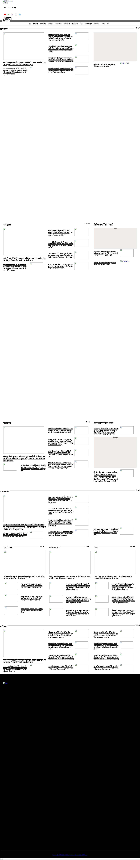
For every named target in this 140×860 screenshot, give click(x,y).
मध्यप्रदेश (43, 24)
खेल (81, 24)
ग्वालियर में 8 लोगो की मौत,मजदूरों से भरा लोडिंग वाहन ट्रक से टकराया (104, 65)
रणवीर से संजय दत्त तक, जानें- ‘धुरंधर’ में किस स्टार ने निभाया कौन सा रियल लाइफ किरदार (32, 610)
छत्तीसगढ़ (50, 24)
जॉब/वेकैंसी (67, 24)
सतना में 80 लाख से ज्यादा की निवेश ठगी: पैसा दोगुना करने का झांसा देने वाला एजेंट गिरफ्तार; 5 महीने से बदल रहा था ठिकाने (60, 70)
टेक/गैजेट (96, 24)
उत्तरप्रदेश (58, 24)
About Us (116, 690)
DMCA (88, 696)
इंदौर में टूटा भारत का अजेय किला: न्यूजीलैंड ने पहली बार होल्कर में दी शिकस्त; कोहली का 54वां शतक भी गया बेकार (113, 577)
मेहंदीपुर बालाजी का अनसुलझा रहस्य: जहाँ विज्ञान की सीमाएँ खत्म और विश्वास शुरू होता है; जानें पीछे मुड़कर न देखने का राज (69, 577)
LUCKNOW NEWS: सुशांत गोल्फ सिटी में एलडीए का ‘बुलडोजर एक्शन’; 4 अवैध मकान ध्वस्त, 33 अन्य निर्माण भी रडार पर (60, 533)
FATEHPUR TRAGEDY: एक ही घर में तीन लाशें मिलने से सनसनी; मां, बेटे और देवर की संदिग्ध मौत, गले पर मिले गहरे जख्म (15, 534)
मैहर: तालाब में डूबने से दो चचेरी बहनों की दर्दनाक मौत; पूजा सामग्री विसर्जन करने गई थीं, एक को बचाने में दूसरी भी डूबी (106, 253)
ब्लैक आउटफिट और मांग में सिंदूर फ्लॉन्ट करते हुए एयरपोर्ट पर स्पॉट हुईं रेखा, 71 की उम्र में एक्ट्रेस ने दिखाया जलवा (24, 577)
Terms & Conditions (92, 693)
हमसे (7, 19)
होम (30, 24)
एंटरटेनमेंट (75, 24)
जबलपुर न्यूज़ (61, 699)
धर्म (108, 24)
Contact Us (116, 693)
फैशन (103, 24)
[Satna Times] (8, 1)
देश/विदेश (35, 24)
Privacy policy (90, 690)
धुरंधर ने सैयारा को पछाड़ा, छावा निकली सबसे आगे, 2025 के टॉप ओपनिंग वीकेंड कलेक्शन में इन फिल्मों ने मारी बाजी (31, 598)
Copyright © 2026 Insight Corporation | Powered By (70, 855)
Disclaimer (89, 699)
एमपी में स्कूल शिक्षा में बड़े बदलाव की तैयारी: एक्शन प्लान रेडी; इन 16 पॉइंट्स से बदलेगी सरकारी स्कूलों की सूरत (24, 64)
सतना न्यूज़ (61, 690)
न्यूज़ (61, 693)
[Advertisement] (115, 46)
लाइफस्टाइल (88, 24)
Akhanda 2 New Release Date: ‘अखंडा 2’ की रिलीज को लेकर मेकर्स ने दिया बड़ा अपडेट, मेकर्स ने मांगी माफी (31, 585)
